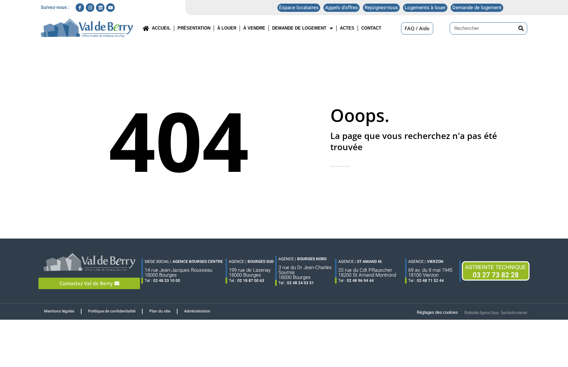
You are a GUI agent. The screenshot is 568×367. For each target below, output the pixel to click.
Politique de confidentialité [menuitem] (111, 311)
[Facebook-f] (80, 7)
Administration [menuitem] (197, 311)
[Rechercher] (521, 28)
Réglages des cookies (437, 312)
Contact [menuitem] (371, 28)
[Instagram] (90, 7)
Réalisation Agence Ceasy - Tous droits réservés (495, 312)
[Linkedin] (100, 7)
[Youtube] (110, 7)
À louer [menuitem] (226, 28)
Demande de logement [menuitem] (299, 28)
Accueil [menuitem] (160, 28)
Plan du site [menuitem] (159, 311)
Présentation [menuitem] (194, 28)
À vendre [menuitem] (254, 28)
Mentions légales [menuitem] (59, 311)
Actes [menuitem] (347, 28)
